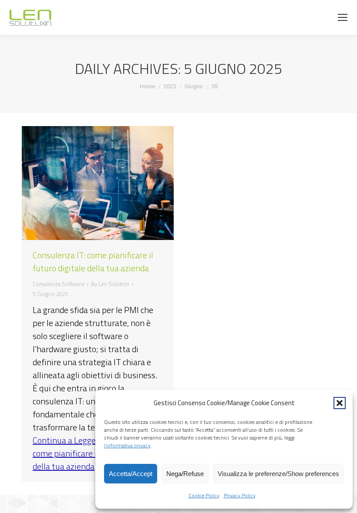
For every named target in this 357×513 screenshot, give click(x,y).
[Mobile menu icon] (342, 17)
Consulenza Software (58, 284)
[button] (339, 403)
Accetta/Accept (130, 473)
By (110, 284)
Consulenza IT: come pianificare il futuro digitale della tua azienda (93, 261)
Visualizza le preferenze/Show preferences (278, 473)
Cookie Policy (204, 495)
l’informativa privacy (127, 445)
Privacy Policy (240, 495)
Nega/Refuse (185, 473)
